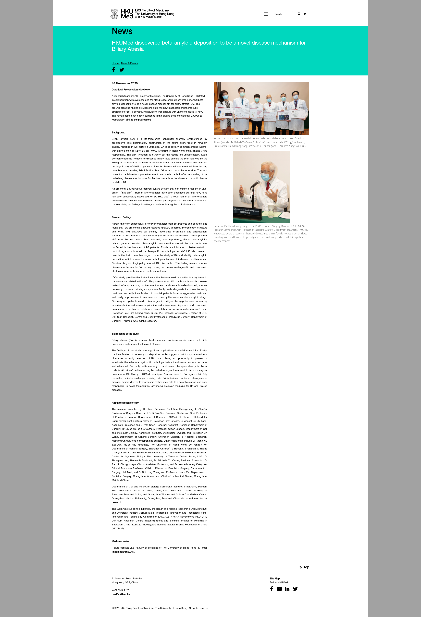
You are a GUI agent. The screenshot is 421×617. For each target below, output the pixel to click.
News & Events (129, 63)
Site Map (275, 579)
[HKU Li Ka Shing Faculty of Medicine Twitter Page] (295, 589)
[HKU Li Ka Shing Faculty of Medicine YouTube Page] (279, 589)
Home (115, 63)
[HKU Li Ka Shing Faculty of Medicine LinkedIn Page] (287, 589)
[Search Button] (298, 13)
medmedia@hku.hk (122, 552)
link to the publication (138, 120)
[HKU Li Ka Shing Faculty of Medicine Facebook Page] (271, 589)
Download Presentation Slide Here (131, 90)
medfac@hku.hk (121, 594)
